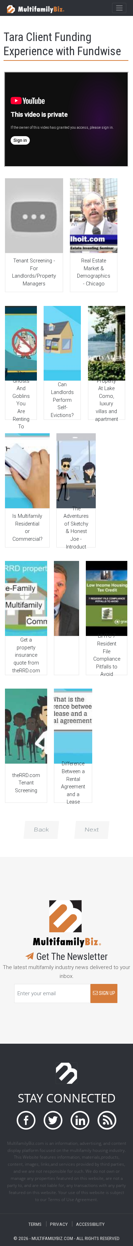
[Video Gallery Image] (34, 215)
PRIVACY (59, 1224)
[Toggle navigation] (119, 8)
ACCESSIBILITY (90, 1224)
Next (91, 830)
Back (41, 830)
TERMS (34, 1224)
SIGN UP (106, 993)
